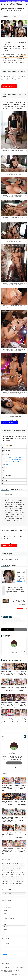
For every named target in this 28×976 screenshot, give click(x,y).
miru (5, 921)
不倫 (16, 874)
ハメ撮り (18, 872)
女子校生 (22, 876)
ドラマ (18, 870)
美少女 (6, 883)
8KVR (10, 863)
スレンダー (19, 868)
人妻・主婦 (11, 620)
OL (13, 863)
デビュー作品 (9, 459)
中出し (19, 874)
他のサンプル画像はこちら (9, 422)
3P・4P (3, 863)
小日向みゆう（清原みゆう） (9, 918)
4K (14, 458)
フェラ (3, 874)
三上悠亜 (5, 926)
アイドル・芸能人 (18, 459)
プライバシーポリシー (15, 967)
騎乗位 (20, 883)
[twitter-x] (13, 767)
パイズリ (23, 872)
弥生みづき (6, 924)
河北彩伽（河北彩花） (8, 908)
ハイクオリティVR (5, 872)
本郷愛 (5, 913)
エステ (3, 868)
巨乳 (13, 461)
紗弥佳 (8, 464)
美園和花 (5, 910)
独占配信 (18, 458)
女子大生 (17, 876)
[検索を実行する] (25, 736)
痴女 (22, 881)
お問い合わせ (7, 967)
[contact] (15, 767)
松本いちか (6, 916)
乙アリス (5, 932)
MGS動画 (21, 967)
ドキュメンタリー (12, 870)
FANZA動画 (5, 616)
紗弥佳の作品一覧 (21, 582)
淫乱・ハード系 (5, 881)
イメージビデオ (22, 865)
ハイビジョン (9, 458)
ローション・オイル (10, 874)
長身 (13, 883)
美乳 (3, 883)
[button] (7, 629)
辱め (10, 883)
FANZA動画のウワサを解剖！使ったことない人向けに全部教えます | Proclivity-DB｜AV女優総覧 (18, 601)
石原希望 (5, 929)
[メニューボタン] (26, 4)
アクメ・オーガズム (14, 865)
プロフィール (14, 763)
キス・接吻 (8, 868)
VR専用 (16, 863)
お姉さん (21, 863)
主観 (23, 874)
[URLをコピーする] (20, 629)
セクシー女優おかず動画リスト (14, 4)
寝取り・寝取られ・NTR (6, 879)
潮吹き (11, 881)
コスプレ (13, 868)
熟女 (23, 458)
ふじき (14, 648)
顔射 (17, 883)
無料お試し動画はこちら (9, 86)
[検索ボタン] (1, 4)
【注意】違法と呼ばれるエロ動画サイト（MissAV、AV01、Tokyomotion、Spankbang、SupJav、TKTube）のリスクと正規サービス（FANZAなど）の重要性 (13, 970)
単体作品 (17, 461)
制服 (9, 876)
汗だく (21, 879)
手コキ (17, 879)
